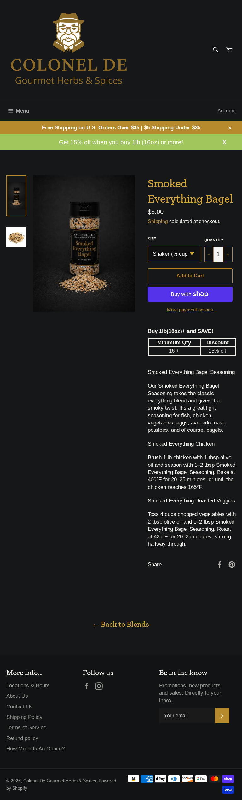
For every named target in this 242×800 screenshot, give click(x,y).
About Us (17, 696)
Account (226, 110)
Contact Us (19, 707)
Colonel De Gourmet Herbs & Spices (59, 781)
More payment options (190, 309)
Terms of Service (26, 728)
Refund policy (22, 738)
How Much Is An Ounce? (35, 749)
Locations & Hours (28, 686)
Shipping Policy (24, 717)
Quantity (213, 240)
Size (152, 239)
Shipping (158, 221)
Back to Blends (124, 624)
